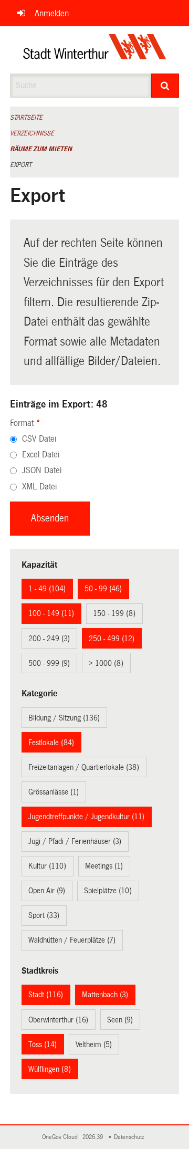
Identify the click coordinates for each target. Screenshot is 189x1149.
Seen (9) (120, 1020)
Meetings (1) (104, 866)
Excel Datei (40, 454)
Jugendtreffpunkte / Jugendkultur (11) (86, 816)
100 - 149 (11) (51, 613)
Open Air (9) (46, 890)
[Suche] (165, 86)
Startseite (26, 117)
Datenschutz (131, 1137)
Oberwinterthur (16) (58, 1020)
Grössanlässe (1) (53, 792)
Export (21, 165)
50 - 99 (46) (103, 588)
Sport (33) (43, 915)
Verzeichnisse (32, 133)
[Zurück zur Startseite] (94, 50)
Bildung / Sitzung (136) (64, 718)
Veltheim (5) (94, 1044)
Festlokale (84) (51, 742)
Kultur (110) (47, 866)
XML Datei (39, 486)
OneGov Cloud (61, 1137)
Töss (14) (42, 1044)
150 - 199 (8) (114, 613)
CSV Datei (39, 438)
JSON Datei (41, 470)
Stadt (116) (45, 994)
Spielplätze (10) (108, 890)
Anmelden (52, 13)
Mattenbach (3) (105, 994)
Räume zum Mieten (41, 149)
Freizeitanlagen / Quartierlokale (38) (83, 767)
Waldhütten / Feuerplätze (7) (72, 940)
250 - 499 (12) (111, 638)
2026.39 (93, 1137)
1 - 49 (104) (47, 588)
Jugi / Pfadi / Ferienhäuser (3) (74, 841)
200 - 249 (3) (49, 638)
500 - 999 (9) (49, 663)
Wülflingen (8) (49, 1069)
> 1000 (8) (106, 663)
